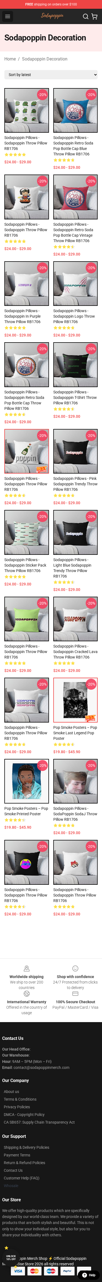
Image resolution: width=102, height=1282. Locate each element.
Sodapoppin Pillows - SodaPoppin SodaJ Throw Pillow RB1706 (75, 814)
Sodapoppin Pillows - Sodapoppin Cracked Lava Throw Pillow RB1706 (75, 651)
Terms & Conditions (20, 1099)
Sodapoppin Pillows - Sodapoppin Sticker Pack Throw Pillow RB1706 (25, 565)
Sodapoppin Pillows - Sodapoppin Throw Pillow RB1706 (25, 143)
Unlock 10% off (11, 1258)
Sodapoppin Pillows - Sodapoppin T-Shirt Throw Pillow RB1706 (75, 397)
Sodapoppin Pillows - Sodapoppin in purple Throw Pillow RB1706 (22, 316)
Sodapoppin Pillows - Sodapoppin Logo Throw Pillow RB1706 (74, 316)
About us (11, 1091)
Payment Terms (17, 1155)
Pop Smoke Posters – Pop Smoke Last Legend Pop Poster (75, 733)
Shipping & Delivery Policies (26, 1147)
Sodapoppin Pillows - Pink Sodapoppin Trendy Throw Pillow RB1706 (75, 484)
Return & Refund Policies (24, 1163)
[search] (85, 16)
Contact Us (13, 1170)
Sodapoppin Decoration (44, 59)
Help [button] (92, 1275)
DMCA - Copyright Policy (24, 1114)
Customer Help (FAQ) (21, 1178)
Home (10, 59)
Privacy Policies (17, 1107)
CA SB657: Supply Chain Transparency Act (39, 1122)
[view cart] (94, 16)
